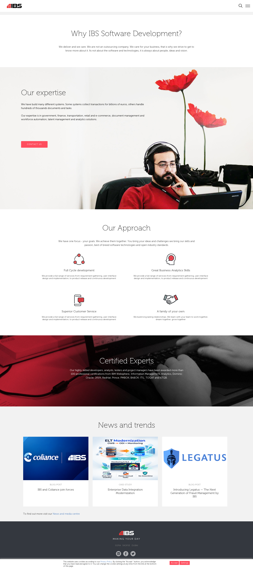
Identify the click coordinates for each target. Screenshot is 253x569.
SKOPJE (126, 546)
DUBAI (135, 546)
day (137, 539)
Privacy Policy (106, 562)
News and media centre (66, 514)
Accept (174, 563)
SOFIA (118, 546)
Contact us (34, 144)
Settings (184, 563)
